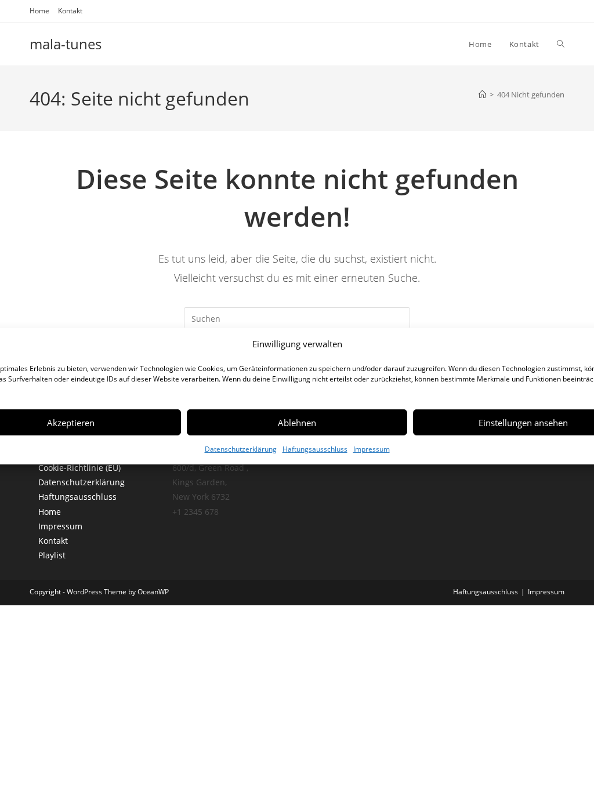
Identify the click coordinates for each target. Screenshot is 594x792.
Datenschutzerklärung (241, 449)
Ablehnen (297, 422)
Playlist (52, 555)
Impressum (371, 449)
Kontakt (70, 11)
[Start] (482, 94)
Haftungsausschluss (314, 449)
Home (39, 11)
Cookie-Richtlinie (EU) (79, 467)
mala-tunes (66, 43)
